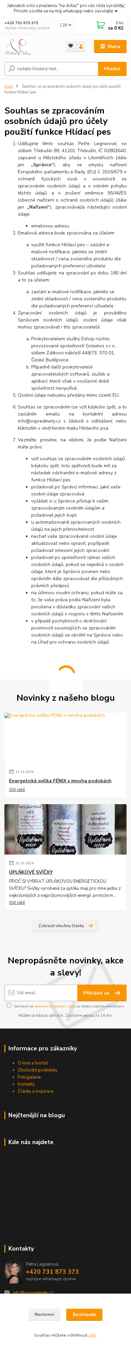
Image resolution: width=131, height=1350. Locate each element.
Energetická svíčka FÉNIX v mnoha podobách (60, 781)
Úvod (8, 86)
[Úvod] (29, 46)
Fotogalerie (29, 1077)
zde (92, 1335)
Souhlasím (84, 1314)
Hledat (112, 69)
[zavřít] (122, 6)
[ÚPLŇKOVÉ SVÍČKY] (65, 829)
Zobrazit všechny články (61, 925)
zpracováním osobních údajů (55, 1006)
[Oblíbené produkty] (71, 46)
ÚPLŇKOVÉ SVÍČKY (31, 872)
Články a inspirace (35, 1091)
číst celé (17, 790)
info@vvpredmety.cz (33, 1293)
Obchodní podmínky (37, 1070)
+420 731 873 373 (21, 23)
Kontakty (26, 1084)
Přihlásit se (97, 993)
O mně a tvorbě (33, 1063)
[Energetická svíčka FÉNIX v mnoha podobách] (65, 738)
